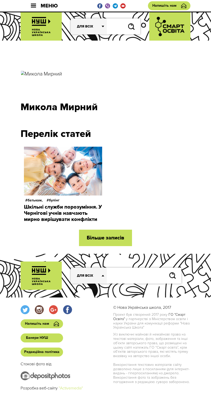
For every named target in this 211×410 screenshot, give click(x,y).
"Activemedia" (71, 388)
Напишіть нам (164, 5)
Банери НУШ (37, 338)
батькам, (35, 200)
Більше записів (105, 238)
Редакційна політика (41, 352)
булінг (54, 200)
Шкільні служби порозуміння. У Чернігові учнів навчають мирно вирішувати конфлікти (63, 213)
